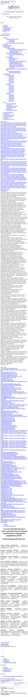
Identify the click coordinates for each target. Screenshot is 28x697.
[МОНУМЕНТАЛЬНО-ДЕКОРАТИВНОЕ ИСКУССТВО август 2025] (14, 479)
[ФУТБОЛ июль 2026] (6, 394)
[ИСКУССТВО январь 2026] (8, 427)
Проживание (6, 670)
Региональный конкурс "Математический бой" (15, 72)
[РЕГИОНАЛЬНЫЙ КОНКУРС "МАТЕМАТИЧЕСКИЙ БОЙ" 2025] (14, 453)
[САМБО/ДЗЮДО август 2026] (8, 377)
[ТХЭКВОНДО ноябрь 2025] (8, 462)
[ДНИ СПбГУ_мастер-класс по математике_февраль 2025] (14, 448)
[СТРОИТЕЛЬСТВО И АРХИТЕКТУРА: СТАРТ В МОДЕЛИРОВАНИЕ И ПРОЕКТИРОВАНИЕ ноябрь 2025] (14, 460)
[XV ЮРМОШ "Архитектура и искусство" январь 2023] (14, 371)
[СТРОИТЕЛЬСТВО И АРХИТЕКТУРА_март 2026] (14, 416)
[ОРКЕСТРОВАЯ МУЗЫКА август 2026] (11, 376)
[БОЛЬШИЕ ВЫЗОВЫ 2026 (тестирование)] (12, 415)
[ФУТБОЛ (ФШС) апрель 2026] (8, 411)
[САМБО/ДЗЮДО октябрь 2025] (9, 466)
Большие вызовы (10, 48)
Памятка (5, 667)
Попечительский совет (12, 106)
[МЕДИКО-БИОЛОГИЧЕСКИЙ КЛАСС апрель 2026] (14, 409)
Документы (9, 105)
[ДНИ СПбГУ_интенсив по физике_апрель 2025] (13, 443)
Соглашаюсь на (14, 693)
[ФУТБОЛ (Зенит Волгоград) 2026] (9, 412)
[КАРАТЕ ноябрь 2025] (6, 464)
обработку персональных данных (18, 693)
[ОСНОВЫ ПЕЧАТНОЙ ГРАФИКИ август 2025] (13, 480)
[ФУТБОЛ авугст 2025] (6, 473)
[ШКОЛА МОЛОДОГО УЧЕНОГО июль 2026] (12, 391)
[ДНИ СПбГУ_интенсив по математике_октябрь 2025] (14, 437)
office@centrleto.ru (5, 2)
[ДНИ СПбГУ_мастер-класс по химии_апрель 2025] (14, 444)
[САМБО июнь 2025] (6, 505)
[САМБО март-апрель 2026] (8, 418)
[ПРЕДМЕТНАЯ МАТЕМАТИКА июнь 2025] (12, 504)
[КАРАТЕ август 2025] (6, 488)
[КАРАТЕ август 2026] (6, 378)
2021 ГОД (11, 83)
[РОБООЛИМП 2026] (6, 422)
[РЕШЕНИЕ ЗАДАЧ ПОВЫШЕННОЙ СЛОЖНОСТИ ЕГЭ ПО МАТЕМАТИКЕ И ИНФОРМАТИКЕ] (14, 487)
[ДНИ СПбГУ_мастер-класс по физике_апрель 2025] (14, 442)
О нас (4, 31)
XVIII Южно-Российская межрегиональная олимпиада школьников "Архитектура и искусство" (16, 65)
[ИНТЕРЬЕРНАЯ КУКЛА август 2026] (10, 387)
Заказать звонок (4, 644)
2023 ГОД (11, 89)
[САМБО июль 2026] (6, 395)
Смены (5, 658)
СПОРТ (8, 93)
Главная (5, 25)
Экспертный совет (10, 107)
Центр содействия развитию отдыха (15, 43)
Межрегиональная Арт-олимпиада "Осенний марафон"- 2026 (17, 61)
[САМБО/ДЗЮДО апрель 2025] (8, 514)
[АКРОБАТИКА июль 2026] (8, 396)
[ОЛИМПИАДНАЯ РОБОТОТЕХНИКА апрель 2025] (14, 518)
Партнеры (8, 108)
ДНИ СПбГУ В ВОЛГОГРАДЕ (14, 53)
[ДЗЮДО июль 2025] (6, 491)
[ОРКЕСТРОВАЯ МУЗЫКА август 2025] (11, 471)
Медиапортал (6, 30)
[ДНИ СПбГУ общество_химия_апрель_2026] (12, 405)
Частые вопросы (7, 671)
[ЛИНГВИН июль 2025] (7, 493)
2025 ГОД (11, 77)
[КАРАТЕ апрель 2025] (6, 513)
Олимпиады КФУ (13, 58)
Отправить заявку (5, 694)
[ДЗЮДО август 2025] (6, 490)
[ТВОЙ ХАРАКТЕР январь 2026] (9, 426)
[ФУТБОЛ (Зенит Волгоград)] (8, 515)
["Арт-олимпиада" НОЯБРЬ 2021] (9, 368)
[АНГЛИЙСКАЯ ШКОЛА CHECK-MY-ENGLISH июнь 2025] (14, 502)
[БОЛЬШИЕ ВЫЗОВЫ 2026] (8, 421)
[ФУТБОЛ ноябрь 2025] (7, 461)
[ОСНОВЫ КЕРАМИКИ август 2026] (10, 384)
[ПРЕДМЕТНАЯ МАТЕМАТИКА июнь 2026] (12, 400)
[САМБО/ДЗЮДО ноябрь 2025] (8, 455)
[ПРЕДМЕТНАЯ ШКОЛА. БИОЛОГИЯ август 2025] (14, 483)
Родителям (11, 40)
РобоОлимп (12, 59)
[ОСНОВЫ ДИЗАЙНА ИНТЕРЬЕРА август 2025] (13, 482)
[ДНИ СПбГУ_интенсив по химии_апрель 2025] (13, 446)
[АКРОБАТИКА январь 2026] (8, 425)
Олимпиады (9, 57)
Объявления (6, 660)
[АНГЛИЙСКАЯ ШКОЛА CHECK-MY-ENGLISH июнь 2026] (14, 399)
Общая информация (11, 103)
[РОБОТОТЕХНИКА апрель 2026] (9, 407)
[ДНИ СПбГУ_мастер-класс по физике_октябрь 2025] (14, 430)
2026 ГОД (11, 76)
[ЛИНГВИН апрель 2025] (7, 521)
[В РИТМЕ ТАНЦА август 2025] (9, 470)
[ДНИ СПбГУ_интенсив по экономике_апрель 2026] (14, 404)
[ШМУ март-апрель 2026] (7, 417)
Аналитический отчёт (11, 110)
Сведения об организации (9, 662)
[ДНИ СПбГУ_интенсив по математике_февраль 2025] (14, 451)
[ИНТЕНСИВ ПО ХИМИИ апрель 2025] (11, 519)
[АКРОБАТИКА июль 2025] (8, 497)
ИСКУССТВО (9, 75)
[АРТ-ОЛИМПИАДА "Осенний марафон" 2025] (13, 468)
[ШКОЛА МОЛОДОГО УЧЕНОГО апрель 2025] (13, 510)
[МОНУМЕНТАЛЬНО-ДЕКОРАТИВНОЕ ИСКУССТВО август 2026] (14, 386)
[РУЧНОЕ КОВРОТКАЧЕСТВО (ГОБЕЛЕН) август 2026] (14, 382)
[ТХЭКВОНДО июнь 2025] (8, 506)
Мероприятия (6, 29)
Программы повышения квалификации (13, 676)
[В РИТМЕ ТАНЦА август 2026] (9, 374)
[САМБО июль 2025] (6, 496)
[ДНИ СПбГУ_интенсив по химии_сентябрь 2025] (13, 440)
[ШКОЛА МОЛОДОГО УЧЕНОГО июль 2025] (12, 495)
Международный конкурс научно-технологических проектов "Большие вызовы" (17, 51)
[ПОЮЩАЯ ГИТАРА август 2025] (9, 474)
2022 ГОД (11, 81)
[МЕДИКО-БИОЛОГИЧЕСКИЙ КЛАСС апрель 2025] (14, 509)
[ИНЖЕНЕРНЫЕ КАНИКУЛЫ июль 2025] (11, 500)
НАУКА (8, 84)
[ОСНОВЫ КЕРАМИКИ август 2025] (10, 475)
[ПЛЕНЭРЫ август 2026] (7, 380)
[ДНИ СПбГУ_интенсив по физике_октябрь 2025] (13, 431)
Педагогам (11, 41)
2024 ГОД (11, 79)
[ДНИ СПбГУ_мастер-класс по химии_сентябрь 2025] (14, 439)
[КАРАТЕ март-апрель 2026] (8, 420)
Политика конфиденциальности (8, 680)
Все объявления (4, 190)
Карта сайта (19, 680)
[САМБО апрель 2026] (6, 413)
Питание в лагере (7, 668)
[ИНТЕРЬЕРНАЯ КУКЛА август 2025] (10, 477)
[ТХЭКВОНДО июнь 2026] (8, 403)
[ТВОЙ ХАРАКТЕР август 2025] (9, 469)
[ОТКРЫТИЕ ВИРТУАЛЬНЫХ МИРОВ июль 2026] (14, 393)
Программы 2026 (7, 27)
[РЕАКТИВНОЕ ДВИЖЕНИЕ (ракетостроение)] (13, 511)
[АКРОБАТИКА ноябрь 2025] (8, 465)
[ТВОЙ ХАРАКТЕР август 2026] (9, 373)
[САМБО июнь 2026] (6, 402)
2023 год (11, 80)
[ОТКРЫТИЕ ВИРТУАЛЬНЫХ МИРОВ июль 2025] (14, 499)
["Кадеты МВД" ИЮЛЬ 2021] (8, 372)
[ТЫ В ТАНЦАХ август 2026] (8, 390)
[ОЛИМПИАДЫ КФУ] (6, 424)
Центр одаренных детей (12, 39)
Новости (5, 26)
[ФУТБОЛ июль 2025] (6, 492)
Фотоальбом (4, 522)
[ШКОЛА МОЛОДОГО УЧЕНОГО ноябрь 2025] (13, 456)
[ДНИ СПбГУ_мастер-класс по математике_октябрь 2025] (14, 434)
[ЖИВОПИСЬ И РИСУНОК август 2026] (11, 389)
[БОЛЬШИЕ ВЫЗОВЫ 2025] (8, 429)
